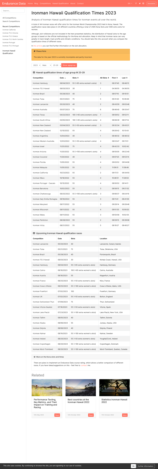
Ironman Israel (38, 146)
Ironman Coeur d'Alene (42, 286)
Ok (133, 466)
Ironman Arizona (39, 152)
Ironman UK (37, 296)
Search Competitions (11, 21)
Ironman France (39, 281)
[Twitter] (140, 3)
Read (57, 415)
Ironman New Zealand (42, 125)
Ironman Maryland (40, 204)
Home (30, 3)
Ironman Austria (39, 275)
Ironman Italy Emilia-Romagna (45, 199)
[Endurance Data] (14, 3)
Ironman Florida (39, 162)
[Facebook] (136, 3)
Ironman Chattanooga (42, 194)
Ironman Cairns (39, 270)
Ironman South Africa (41, 120)
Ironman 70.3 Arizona (10, 33)
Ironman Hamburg (40, 83)
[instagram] (143, 3)
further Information (145, 466)
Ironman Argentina (40, 136)
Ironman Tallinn (39, 318)
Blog (36, 3)
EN (129, 3)
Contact (80, 3)
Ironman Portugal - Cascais (44, 183)
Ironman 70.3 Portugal (11, 46)
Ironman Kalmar (39, 333)
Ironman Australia (40, 109)
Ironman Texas (39, 115)
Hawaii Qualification (60, 3)
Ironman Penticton (40, 220)
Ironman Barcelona (40, 188)
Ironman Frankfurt (40, 291)
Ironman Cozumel (40, 157)
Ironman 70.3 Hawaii (41, 88)
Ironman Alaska (39, 323)
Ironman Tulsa (38, 99)
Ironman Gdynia (39, 328)
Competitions (45, 3)
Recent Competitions (11, 26)
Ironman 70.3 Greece (10, 36)
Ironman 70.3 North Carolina (13, 39)
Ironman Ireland (39, 339)
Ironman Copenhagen (41, 344)
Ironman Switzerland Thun (43, 302)
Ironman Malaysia (40, 167)
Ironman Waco (38, 178)
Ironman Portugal (9, 42)
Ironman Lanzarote (40, 104)
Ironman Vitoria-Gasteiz (42, 307)
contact (84, 365)
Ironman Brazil (38, 94)
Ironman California (9, 30)
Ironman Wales (39, 215)
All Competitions (9, 18)
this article (37, 46)
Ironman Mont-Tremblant (43, 349)
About (72, 3)
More (125, 415)
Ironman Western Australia (43, 141)
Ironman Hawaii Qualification (9, 52)
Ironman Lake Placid (41, 312)
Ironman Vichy (38, 225)
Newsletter (151, 3)
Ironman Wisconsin (40, 209)
